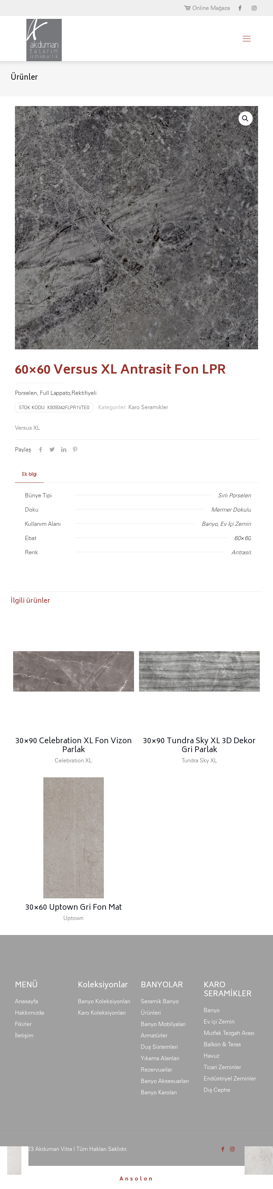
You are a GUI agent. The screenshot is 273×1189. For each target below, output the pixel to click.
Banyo (212, 1010)
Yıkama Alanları (160, 1058)
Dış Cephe (217, 1090)
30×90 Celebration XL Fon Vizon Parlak (73, 746)
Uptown (73, 918)
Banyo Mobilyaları (163, 1024)
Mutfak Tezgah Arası (229, 1033)
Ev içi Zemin (219, 1021)
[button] (246, 118)
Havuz (211, 1055)
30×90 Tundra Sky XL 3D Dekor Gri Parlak (199, 746)
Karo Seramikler (148, 407)
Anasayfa (26, 1001)
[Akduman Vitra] (38, 38)
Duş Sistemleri (159, 1046)
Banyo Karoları (159, 1092)
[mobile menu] (247, 38)
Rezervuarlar (156, 1069)
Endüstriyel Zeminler (230, 1078)
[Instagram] (232, 1149)
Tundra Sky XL (199, 760)
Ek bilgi (29, 474)
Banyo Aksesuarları (165, 1081)
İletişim (24, 1035)
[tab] (29, 474)
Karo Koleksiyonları (102, 1012)
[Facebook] (222, 1149)
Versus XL (27, 427)
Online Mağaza (211, 8)
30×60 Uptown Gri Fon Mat (73, 908)
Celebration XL (73, 760)
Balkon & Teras (222, 1044)
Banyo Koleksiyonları (104, 1001)
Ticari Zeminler (222, 1067)
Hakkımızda (29, 1012)
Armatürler (154, 1035)
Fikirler (23, 1024)
